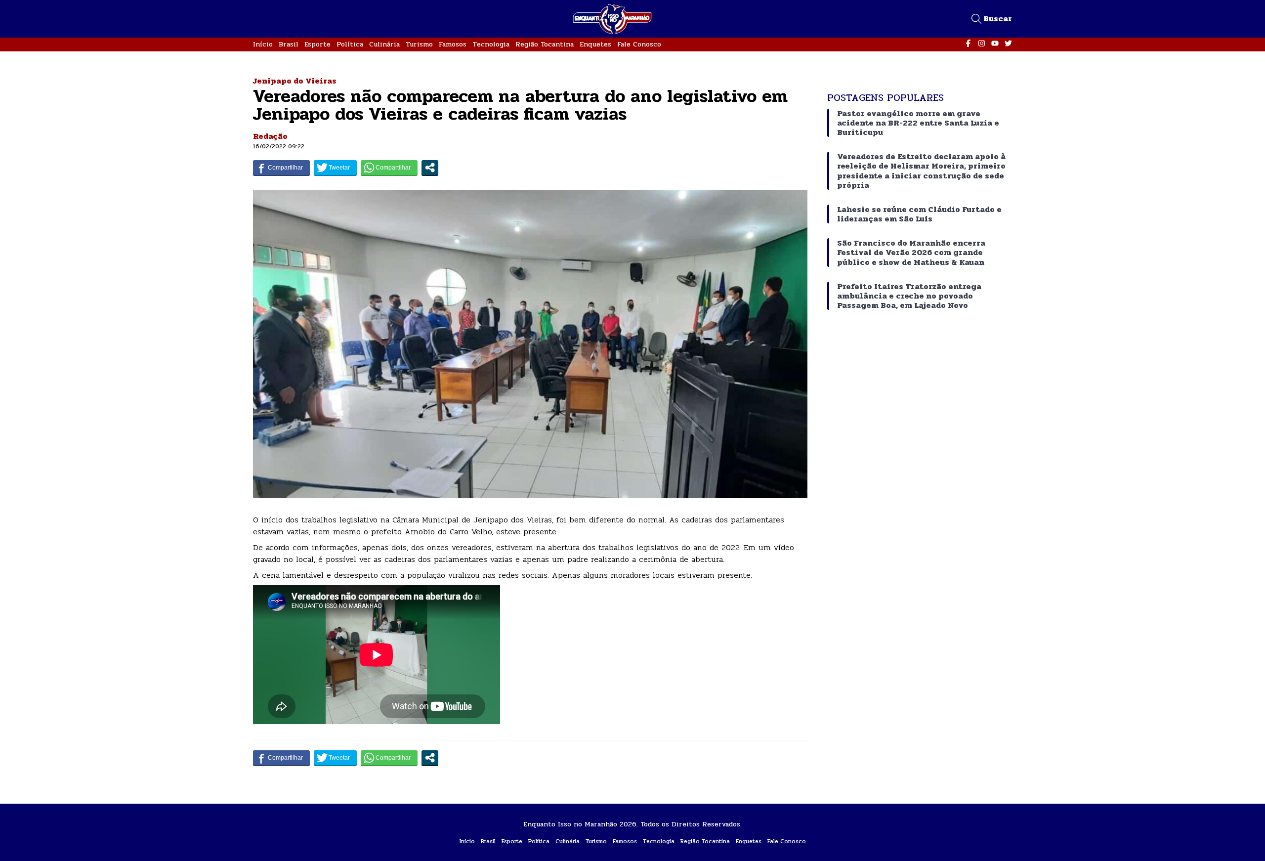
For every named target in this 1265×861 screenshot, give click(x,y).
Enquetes (595, 44)
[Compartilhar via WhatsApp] (389, 167)
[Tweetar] (335, 167)
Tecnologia (490, 44)
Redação (270, 136)
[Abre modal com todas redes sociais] (430, 167)
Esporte (317, 44)
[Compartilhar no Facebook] (281, 167)
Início (263, 44)
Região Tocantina (544, 44)
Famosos (452, 44)
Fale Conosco (639, 44)
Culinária (384, 44)
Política (350, 44)
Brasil (288, 44)
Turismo (419, 44)
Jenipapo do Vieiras (295, 81)
